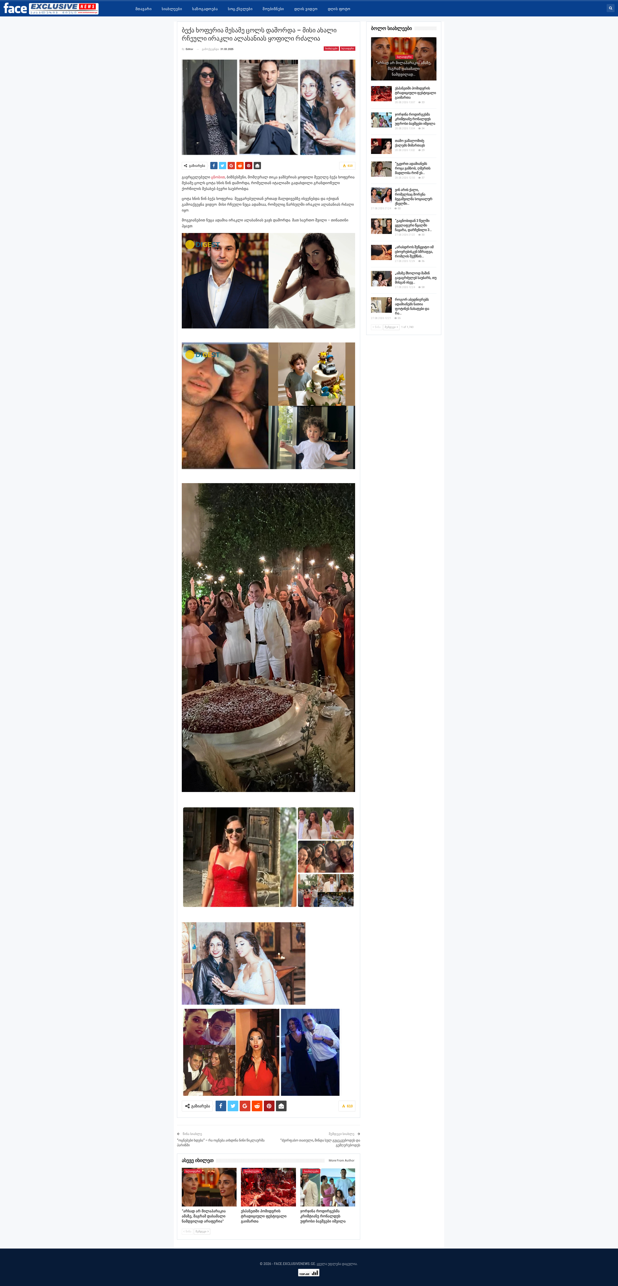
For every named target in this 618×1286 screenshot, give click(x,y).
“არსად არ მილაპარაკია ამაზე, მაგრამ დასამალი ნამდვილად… (403, 69)
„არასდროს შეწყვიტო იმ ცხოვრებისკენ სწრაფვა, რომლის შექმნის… (414, 251)
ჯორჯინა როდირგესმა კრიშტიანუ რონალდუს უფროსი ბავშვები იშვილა (415, 118)
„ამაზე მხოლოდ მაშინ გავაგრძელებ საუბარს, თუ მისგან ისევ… (415, 277)
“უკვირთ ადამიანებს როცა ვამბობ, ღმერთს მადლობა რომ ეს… (412, 168)
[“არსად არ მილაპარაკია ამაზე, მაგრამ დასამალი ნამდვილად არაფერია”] (209, 1187)
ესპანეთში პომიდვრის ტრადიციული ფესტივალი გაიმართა (415, 92)
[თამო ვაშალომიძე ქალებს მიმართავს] (381, 146)
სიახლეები (172, 9)
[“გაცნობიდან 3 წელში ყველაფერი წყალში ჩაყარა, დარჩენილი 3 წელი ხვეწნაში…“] (381, 226)
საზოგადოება (205, 9)
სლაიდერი (347, 48)
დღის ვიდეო (306, 9)
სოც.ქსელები (240, 9)
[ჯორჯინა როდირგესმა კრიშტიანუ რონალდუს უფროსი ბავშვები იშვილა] (327, 1187)
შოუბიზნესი (273, 9)
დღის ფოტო (339, 9)
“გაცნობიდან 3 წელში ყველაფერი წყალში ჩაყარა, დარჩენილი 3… (413, 225)
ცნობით (218, 177)
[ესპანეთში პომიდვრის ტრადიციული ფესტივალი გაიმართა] (268, 1187)
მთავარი (143, 9)
